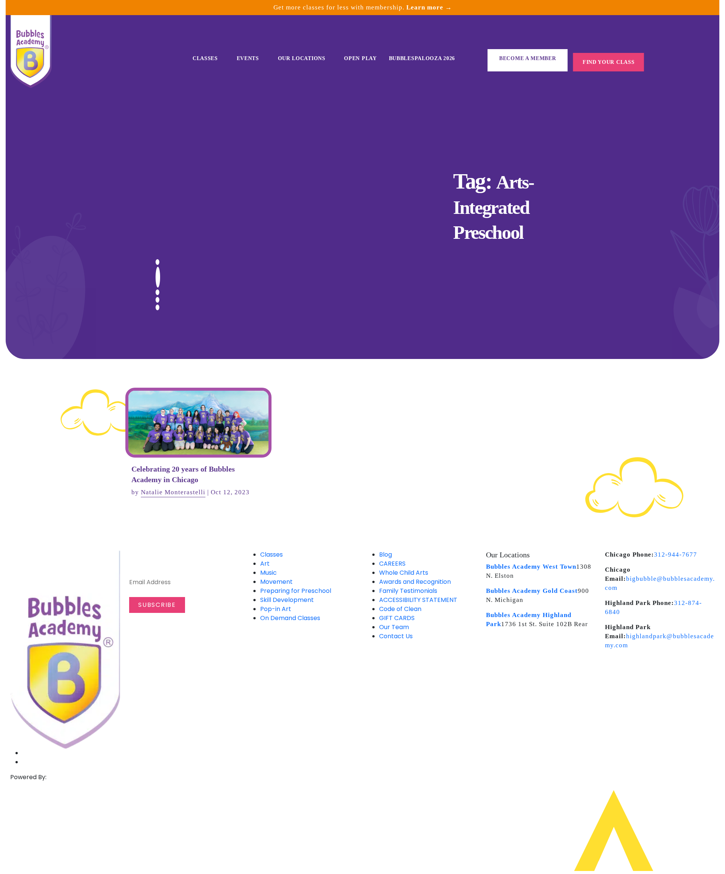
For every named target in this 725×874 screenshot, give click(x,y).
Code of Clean (400, 609)
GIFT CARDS (397, 618)
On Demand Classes (290, 618)
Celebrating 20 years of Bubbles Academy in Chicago (183, 474)
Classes (205, 58)
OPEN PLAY (360, 58)
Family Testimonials (408, 590)
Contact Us (396, 636)
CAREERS (392, 563)
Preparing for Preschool (295, 590)
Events (248, 58)
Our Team (394, 627)
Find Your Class (609, 62)
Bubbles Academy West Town (531, 566)
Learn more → (429, 7)
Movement (276, 581)
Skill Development (287, 600)
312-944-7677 (675, 554)
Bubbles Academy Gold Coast (532, 590)
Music (268, 572)
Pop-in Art (275, 609)
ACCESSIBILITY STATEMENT (418, 600)
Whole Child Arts (403, 572)
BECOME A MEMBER (527, 58)
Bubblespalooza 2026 (422, 58)
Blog (385, 554)
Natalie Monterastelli (173, 492)
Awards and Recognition (415, 581)
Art (265, 563)
